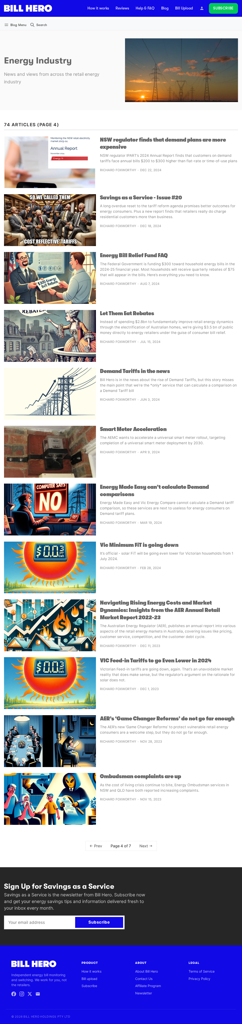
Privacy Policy (199, 979)
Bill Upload (184, 8)
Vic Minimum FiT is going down (139, 545)
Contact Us (143, 979)
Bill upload (89, 979)
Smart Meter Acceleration (133, 429)
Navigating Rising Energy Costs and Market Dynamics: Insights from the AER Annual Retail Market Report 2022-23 (160, 610)
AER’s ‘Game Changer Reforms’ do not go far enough (167, 718)
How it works (98, 8)
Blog (165, 8)
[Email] (37, 994)
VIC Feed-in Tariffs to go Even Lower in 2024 (155, 660)
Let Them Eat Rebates (127, 313)
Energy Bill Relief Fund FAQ (134, 255)
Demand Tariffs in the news (135, 371)
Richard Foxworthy (118, 170)
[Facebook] (13, 994)
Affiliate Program (148, 986)
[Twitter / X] (29, 994)
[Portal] (202, 8)
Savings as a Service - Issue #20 (141, 197)
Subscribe (223, 8)
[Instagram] (21, 994)
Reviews (122, 8)
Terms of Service (202, 971)
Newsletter (143, 993)
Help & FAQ (145, 8)
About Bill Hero (146, 971)
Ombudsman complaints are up (140, 776)
